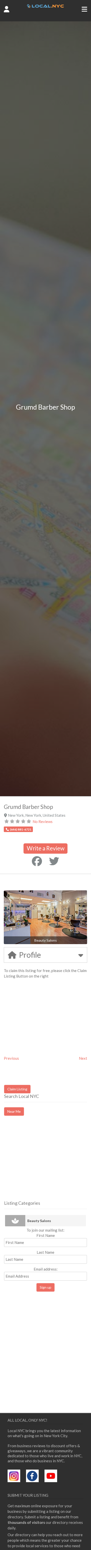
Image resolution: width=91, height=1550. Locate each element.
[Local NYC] (45, 6)
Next (83, 1058)
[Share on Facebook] (37, 861)
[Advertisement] (46, 1162)
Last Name (45, 1252)
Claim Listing (17, 1089)
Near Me (14, 1111)
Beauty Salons (39, 1221)
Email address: (46, 1269)
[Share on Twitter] (54, 861)
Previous (11, 1058)
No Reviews (43, 821)
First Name (45, 1235)
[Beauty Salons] (15, 1220)
